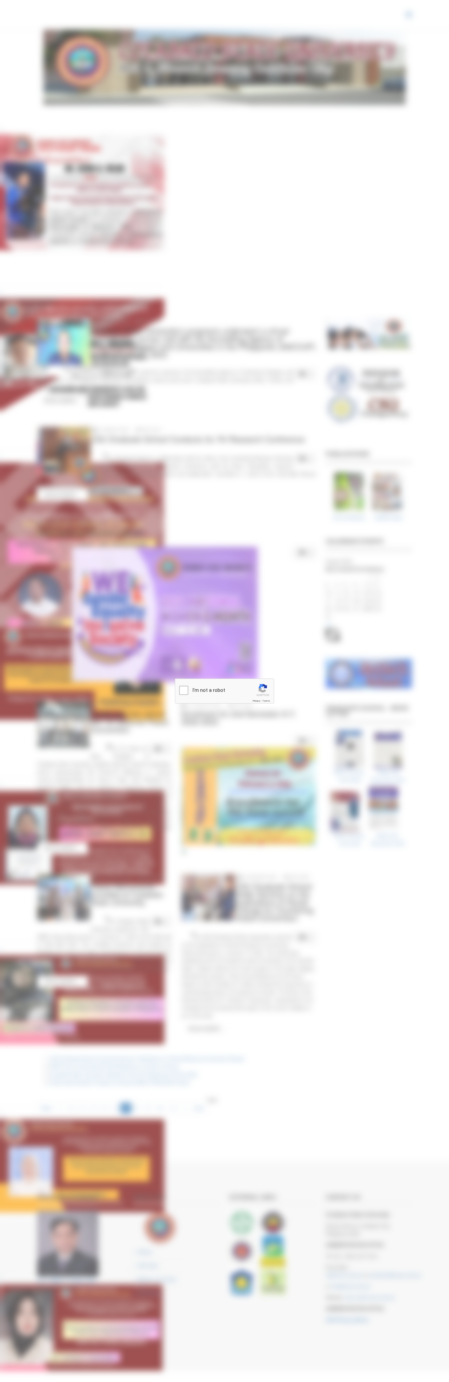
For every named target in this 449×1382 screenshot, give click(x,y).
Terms (266, 700)
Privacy (256, 700)
